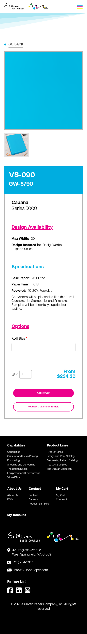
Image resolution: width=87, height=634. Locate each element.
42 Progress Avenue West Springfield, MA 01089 (31, 552)
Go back (15, 44)
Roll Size (19, 339)
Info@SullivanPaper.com (31, 570)
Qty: (15, 374)
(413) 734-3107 (23, 562)
